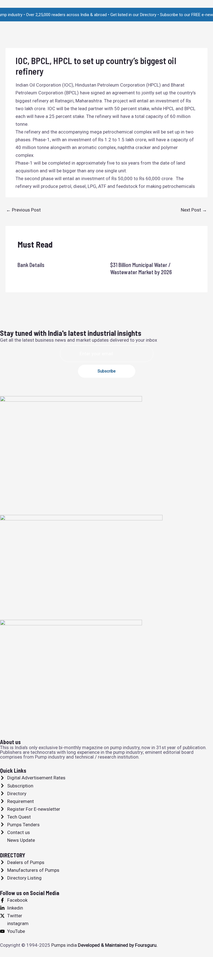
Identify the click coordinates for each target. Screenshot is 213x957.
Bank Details (30, 264)
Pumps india (64, 945)
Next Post (194, 210)
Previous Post (23, 210)
